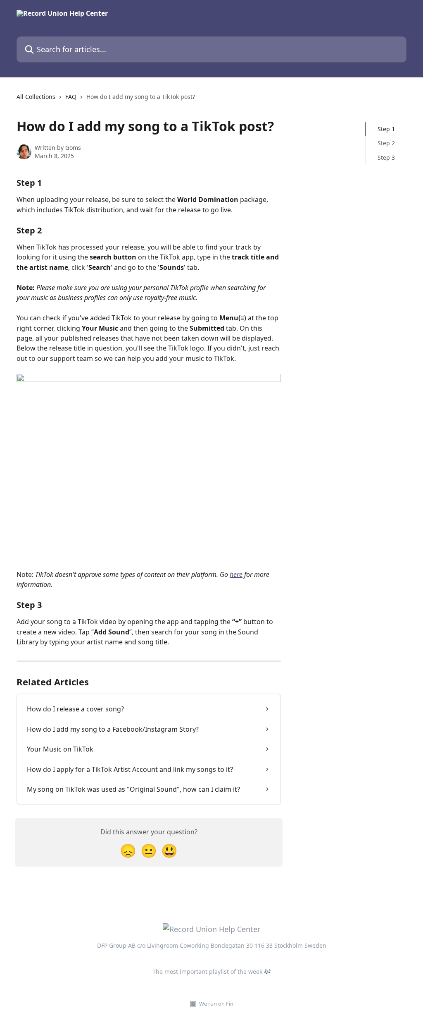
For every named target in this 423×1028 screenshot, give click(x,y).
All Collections (36, 97)
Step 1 (386, 129)
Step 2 (386, 143)
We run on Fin (216, 1003)
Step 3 (386, 157)
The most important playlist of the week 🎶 (211, 971)
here (236, 574)
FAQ (70, 97)
